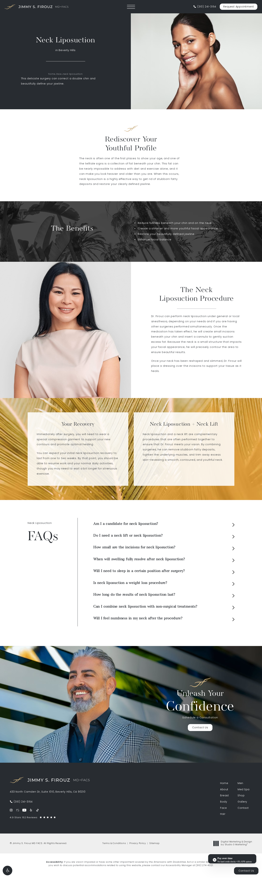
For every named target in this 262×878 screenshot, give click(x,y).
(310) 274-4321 (204, 865)
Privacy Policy (137, 843)
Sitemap (154, 843)
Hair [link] (222, 814)
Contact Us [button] (246, 871)
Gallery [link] (242, 802)
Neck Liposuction (73, 74)
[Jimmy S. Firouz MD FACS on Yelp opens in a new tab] (31, 810)
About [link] (224, 789)
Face (59, 74)
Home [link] (224, 783)
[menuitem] (11, 810)
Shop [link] (241, 796)
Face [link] (223, 808)
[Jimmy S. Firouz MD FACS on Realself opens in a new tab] (17, 810)
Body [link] (223, 802)
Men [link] (240, 783)
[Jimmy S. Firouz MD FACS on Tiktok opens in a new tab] (37, 810)
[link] (204, 7)
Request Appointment (238, 7)
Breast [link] (224, 796)
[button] (7, 870)
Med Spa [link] (244, 789)
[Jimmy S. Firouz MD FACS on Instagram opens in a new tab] (11, 810)
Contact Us (200, 727)
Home (51, 74)
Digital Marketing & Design (236, 843)
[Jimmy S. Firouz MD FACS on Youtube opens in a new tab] (24, 810)
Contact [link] (243, 808)
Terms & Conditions (114, 843)
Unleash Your (200, 702)
